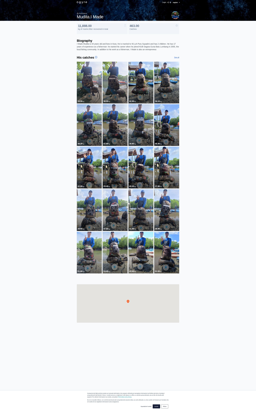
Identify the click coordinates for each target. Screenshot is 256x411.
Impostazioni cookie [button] (146, 406)
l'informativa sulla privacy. (125, 397)
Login (164, 2)
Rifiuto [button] (164, 406)
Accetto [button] (156, 406)
